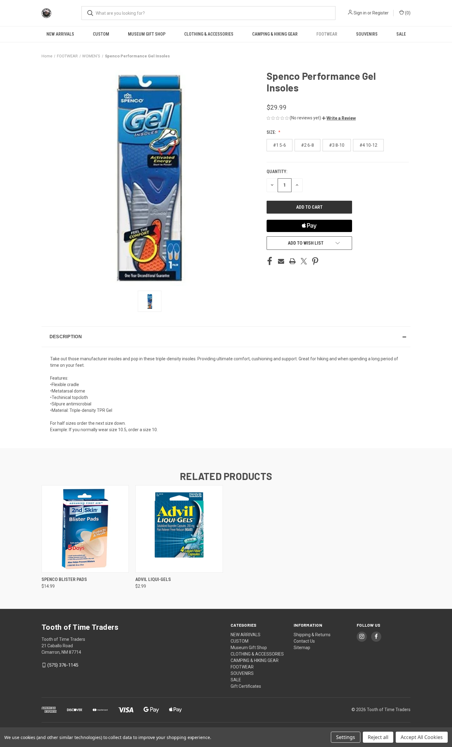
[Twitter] (304, 261)
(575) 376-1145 (62, 665)
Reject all (378, 737)
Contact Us (304, 641)
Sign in (360, 12)
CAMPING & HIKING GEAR (275, 34)
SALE (401, 34)
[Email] (281, 261)
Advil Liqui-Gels (153, 579)
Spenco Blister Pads (64, 579)
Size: (272, 132)
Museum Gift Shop (146, 34)
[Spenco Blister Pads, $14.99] (85, 528)
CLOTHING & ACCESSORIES (208, 34)
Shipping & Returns (312, 634)
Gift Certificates (246, 686)
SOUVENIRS (367, 34)
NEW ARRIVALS (60, 34)
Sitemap (302, 647)
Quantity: (277, 171)
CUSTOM (101, 34)
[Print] (292, 261)
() (407, 12)
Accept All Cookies (422, 737)
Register (380, 12)
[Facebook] (270, 261)
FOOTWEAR (326, 34)
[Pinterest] (315, 261)
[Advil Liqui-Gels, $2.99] (179, 528)
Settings (345, 737)
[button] (339, 118)
